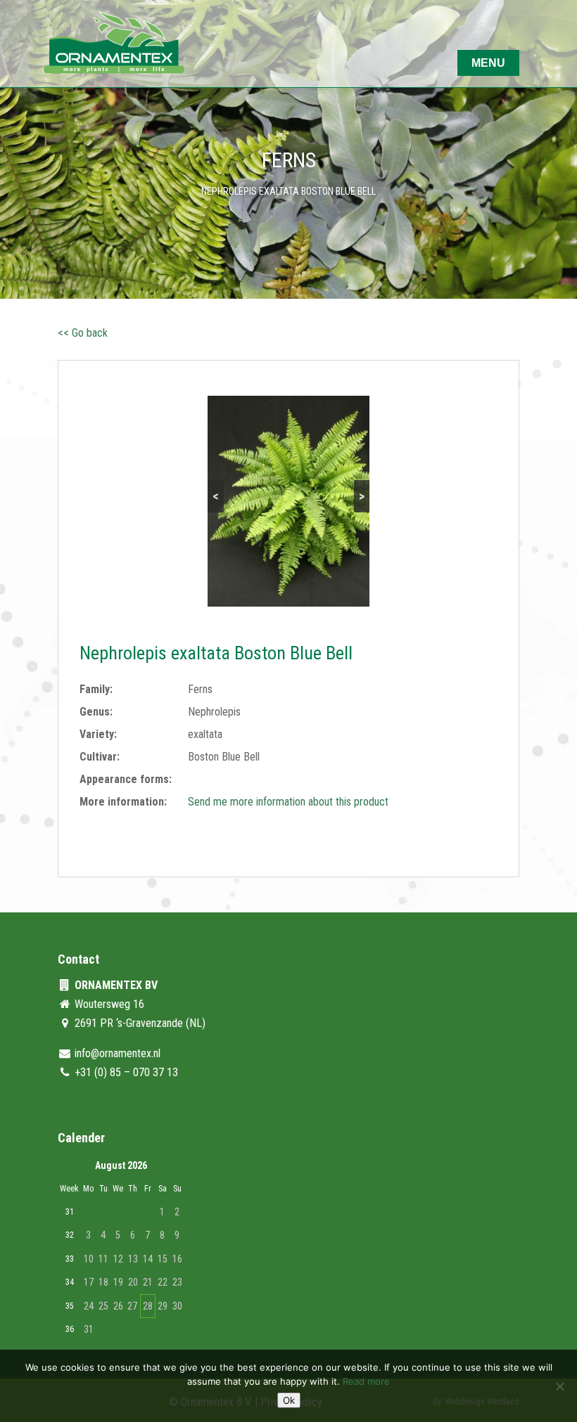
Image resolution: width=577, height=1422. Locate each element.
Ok (289, 1400)
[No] (559, 1386)
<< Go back (83, 333)
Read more (366, 1381)
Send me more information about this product (288, 801)
